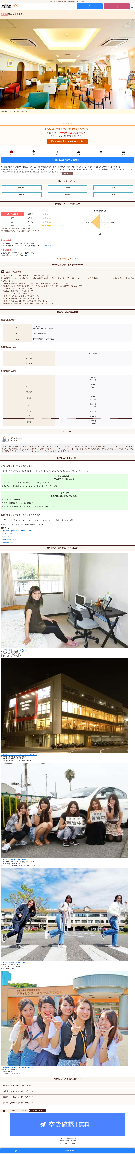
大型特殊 (67, 194)
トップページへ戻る (68, 1144)
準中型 (67, 187)
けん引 (113, 194)
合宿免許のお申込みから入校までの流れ (17, 531)
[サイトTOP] (4, 1110)
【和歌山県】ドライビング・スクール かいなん (18, 1067)
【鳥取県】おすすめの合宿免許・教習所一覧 (17, 1091)
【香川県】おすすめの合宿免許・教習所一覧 (17, 1103)
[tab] (63, 123)
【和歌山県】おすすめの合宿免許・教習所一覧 (18, 1085)
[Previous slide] (2, 71)
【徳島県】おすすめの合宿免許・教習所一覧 (17, 1097)
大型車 (21, 194)
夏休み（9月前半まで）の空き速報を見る (67, 141)
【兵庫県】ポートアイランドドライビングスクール (19, 755)
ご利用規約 (7, 536)
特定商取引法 (8, 542)
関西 (13, 1110)
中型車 (113, 187)
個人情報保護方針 (9, 539)
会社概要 (73, 1140)
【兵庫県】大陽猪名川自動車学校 (13, 963)
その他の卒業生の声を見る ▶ (67, 259)
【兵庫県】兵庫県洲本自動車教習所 (13, 860)
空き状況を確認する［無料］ (67, 160)
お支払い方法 (8, 533)
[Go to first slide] (132, 71)
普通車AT (21, 187)
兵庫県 (23, 1110)
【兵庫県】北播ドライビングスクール (14, 650)
